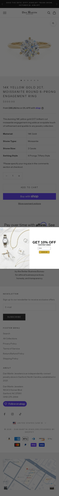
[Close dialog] (2, 229)
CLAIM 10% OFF (44, 252)
